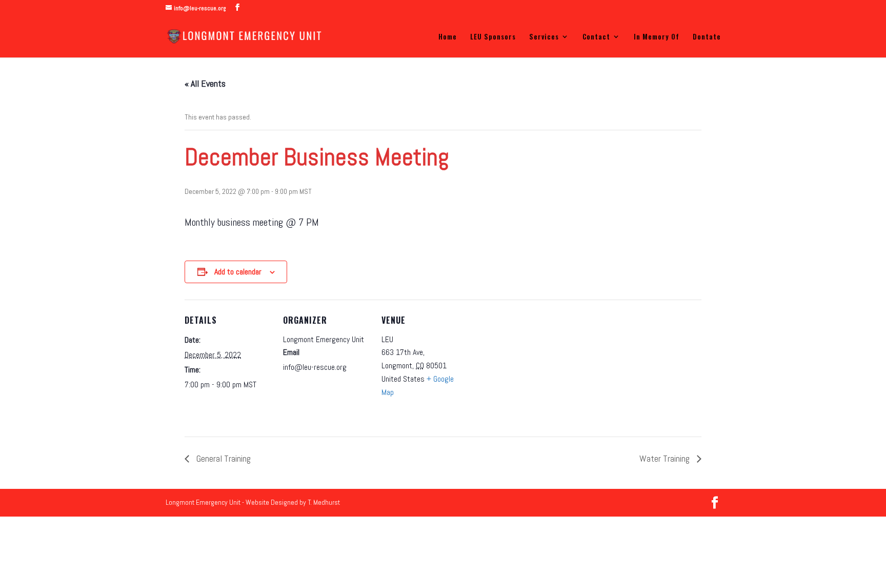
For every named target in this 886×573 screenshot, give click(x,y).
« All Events (205, 83)
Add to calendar (237, 271)
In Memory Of (656, 37)
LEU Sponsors (493, 37)
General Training (222, 458)
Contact (596, 37)
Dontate (707, 37)
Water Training (665, 458)
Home (447, 37)
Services (544, 37)
